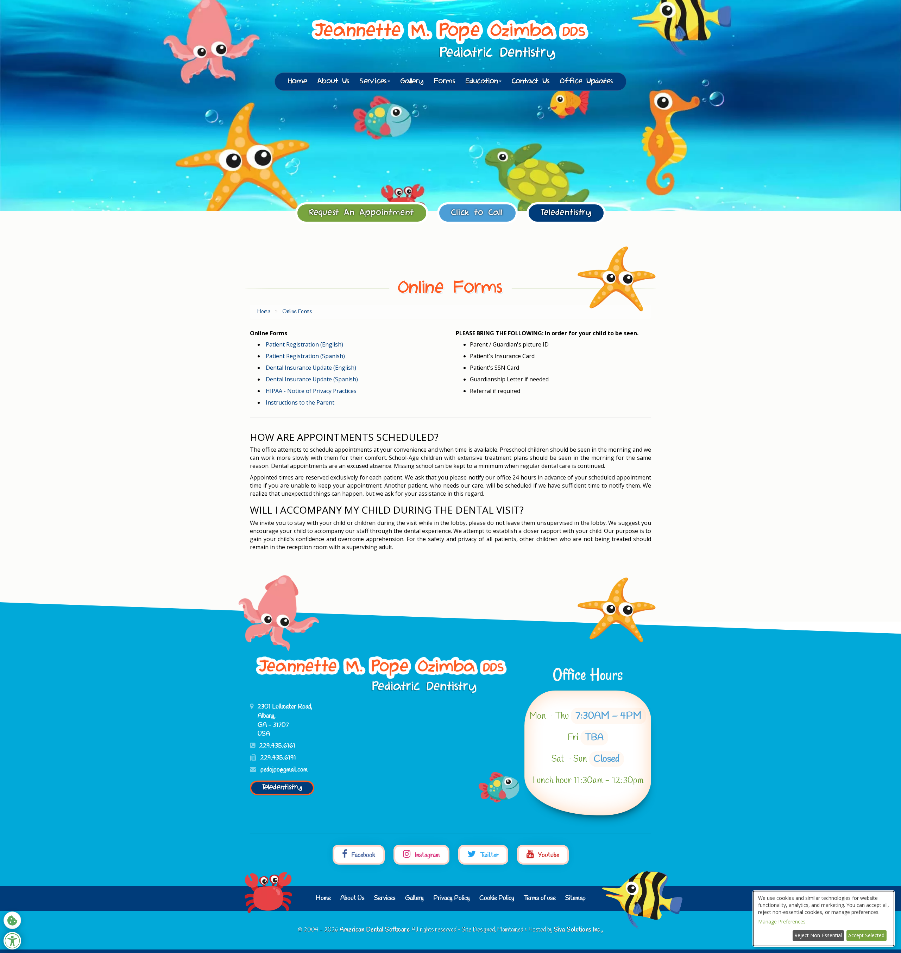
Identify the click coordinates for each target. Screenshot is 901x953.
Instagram (426, 855)
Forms (444, 81)
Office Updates (586, 81)
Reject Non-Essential (818, 935)
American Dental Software (375, 930)
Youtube (548, 855)
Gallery (412, 81)
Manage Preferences (782, 921)
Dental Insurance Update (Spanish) (312, 379)
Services (385, 898)
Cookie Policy (496, 898)
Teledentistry (566, 212)
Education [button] (482, 81)
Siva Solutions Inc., (578, 930)
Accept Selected (866, 935)
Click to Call (477, 212)
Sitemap (575, 898)
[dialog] (823, 918)
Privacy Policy (451, 898)
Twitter (489, 855)
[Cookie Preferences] (12, 920)
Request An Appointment (361, 212)
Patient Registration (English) (304, 344)
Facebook (362, 855)
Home (297, 81)
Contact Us (531, 81)
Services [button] (373, 81)
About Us (333, 81)
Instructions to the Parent (300, 402)
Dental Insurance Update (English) (311, 367)
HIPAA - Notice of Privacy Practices (311, 391)
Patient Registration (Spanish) (305, 356)
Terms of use (540, 898)
